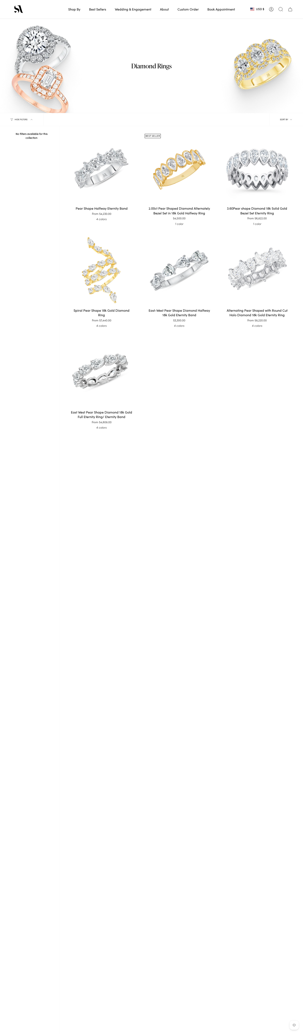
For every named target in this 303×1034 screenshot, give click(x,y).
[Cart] (290, 9)
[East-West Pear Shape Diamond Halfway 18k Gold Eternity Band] (179, 270)
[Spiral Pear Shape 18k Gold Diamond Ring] (101, 270)
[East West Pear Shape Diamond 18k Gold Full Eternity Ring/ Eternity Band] (101, 372)
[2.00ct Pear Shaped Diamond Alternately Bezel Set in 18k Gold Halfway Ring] (179, 168)
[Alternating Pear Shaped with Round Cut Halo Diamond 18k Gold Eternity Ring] (257, 270)
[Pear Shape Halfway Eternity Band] (101, 168)
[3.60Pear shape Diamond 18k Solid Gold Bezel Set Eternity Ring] (257, 168)
